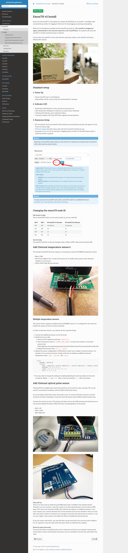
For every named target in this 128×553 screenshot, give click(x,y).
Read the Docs (67, 549)
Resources (5, 14)
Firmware (6, 45)
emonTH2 (5, 26)
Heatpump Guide (7, 113)
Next (94, 539)
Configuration (7, 48)
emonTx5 (4, 64)
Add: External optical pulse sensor (14, 43)
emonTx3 (4, 69)
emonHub (5, 88)
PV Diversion (5, 122)
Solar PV (4, 101)
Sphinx (42, 549)
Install (5, 32)
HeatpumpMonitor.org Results (11, 116)
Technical (6, 51)
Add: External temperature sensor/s (14, 40)
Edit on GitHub (93, 4)
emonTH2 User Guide (43, 4)
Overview (6, 29)
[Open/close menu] (1, 27)
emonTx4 (4, 66)
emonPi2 (4, 58)
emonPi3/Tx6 (6, 23)
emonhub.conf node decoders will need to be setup (51, 202)
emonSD (4, 86)
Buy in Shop (38, 11)
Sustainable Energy (7, 119)
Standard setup (9, 35)
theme (52, 549)
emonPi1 (4, 61)
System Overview (7, 11)
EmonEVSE (5, 79)
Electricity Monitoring (8, 111)
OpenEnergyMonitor (15, 2)
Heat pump (5, 104)
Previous (39, 539)
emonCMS (5, 91)
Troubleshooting (6, 17)
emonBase (5, 72)
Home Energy (6, 98)
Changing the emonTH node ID (13, 37)
